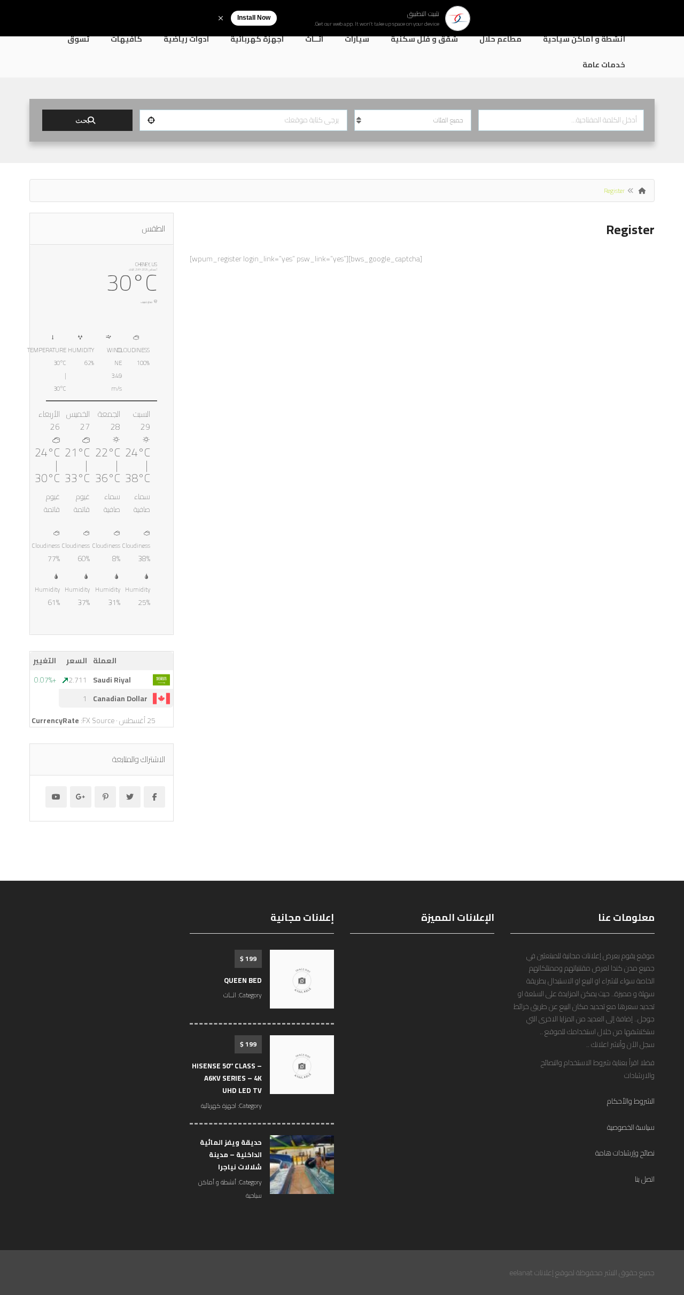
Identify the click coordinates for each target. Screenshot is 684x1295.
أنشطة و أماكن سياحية (584, 39)
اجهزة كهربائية (257, 39)
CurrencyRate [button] (55, 720)
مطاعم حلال (500, 39)
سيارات (357, 39)
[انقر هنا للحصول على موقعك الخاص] (151, 120)
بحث (82, 120)
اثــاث (314, 39)
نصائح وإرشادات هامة (625, 1153)
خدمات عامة (603, 65)
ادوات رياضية (186, 39)
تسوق (78, 39)
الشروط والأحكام (631, 1101)
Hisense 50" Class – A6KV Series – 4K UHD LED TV (227, 1078)
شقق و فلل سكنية (424, 39)
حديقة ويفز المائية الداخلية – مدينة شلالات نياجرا (231, 1155)
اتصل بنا (645, 1179)
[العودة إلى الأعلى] (34, 1228)
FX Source (98, 720)
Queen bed (243, 980)
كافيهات (126, 39)
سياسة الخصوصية (631, 1127)
